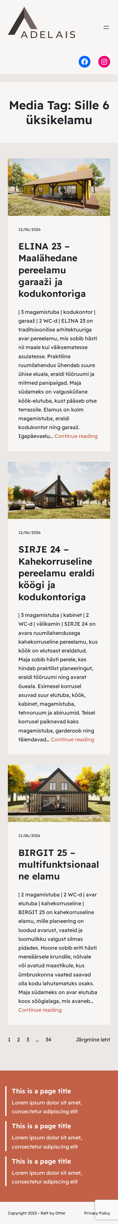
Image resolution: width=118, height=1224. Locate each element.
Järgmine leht (93, 1039)
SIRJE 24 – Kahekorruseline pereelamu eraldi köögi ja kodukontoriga (56, 573)
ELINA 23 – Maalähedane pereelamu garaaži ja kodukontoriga (52, 269)
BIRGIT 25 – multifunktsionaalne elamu (58, 864)
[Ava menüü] (106, 27)
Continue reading (76, 436)
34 (48, 1039)
